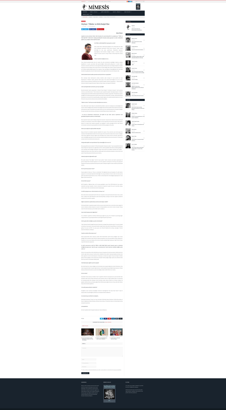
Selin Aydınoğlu (134, 92)
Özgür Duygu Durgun (135, 121)
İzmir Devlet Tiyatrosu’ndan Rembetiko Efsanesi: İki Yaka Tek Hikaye (87, 339)
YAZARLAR (128, 34)
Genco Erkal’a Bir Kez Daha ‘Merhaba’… (137, 42)
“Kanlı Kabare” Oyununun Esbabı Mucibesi (138, 140)
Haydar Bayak (134, 104)
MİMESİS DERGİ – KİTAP (87, 14)
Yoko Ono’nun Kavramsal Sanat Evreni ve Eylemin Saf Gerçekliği (138, 72)
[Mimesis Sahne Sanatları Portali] (95, 6)
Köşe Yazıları (127, 11)
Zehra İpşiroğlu (134, 76)
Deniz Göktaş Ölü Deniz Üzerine (137, 95)
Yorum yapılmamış (92, 26)
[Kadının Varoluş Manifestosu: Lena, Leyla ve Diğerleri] (102, 332)
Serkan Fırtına (134, 68)
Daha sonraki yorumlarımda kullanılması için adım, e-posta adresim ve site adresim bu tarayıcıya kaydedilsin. (102, 369)
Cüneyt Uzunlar (134, 61)
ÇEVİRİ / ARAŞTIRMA (105, 11)
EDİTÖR (133, 25)
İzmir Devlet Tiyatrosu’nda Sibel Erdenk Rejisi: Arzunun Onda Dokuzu (138, 148)
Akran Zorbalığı (134, 79)
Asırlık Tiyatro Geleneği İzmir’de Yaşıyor (115, 338)
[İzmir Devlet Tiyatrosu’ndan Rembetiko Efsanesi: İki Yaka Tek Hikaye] (87, 332)
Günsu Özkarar (108, 322)
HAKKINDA (85, 11)
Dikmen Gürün (134, 38)
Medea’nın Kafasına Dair (136, 132)
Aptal (133, 64)
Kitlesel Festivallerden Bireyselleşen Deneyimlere (137, 29)
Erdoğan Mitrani (135, 46)
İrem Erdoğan (134, 144)
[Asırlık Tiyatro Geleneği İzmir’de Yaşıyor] (116, 332)
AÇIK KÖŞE (128, 99)
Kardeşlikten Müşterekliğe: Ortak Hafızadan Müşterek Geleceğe (138, 57)
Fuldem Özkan (134, 113)
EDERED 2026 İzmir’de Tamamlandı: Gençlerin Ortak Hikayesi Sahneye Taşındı (101, 1)
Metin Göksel (134, 53)
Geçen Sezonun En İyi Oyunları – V (138, 49)
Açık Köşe (83, 21)
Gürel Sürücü (134, 129)
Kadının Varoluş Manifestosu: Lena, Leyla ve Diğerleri (101, 338)
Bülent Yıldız (134, 136)
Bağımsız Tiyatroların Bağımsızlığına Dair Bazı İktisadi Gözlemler (138, 87)
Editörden (128, 21)
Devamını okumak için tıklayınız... (87, 395)
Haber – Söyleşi (93, 11)
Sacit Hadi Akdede (135, 83)
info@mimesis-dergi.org (134, 387)
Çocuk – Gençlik (116, 11)
